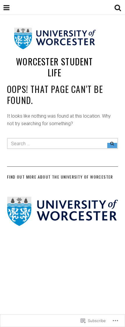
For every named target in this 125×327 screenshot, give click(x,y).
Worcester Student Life (54, 67)
